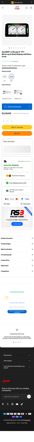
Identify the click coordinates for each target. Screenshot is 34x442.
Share (8, 204)
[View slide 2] (16, 342)
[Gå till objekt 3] (14, 48)
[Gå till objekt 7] (22, 48)
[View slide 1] (14, 342)
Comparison (5, 271)
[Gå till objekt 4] (16, 48)
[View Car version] (4, 76)
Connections (5, 260)
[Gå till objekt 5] (18, 48)
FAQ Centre (4, 266)
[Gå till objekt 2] (12, 48)
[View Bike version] (11, 76)
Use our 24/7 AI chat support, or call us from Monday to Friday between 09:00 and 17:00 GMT (17, 337)
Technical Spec (6, 244)
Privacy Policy (24, 423)
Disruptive (27, 420)
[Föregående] (3, 2)
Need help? (26, 204)
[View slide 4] (20, 342)
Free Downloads (6, 255)
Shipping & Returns (11, 423)
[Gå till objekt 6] (20, 48)
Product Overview (7, 238)
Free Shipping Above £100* (18, 183)
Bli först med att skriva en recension (17, 311)
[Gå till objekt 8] (25, 48)
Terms (18, 423)
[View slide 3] (18, 342)
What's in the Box (6, 249)
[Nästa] (31, 2)
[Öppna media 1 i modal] (17, 30)
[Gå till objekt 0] (9, 48)
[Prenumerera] (29, 396)
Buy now (17, 133)
